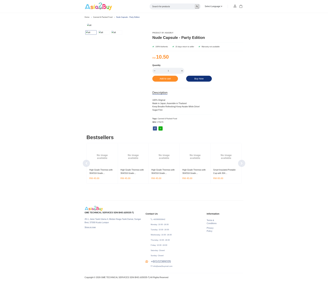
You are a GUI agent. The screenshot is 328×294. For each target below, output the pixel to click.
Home (87, 17)
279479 (160, 122)
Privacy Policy (210, 229)
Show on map (90, 227)
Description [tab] (159, 92)
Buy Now (199, 78)
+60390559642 (158, 219)
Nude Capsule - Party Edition (178, 37)
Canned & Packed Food (102, 17)
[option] (118, 25)
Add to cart (165, 78)
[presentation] (86, 163)
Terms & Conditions (211, 221)
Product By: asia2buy (162, 33)
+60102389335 (160, 261)
